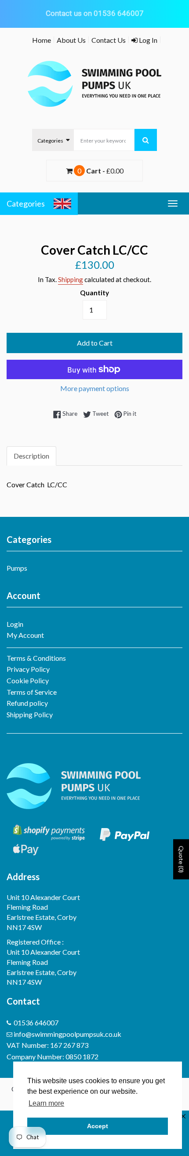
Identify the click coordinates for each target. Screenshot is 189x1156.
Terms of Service (32, 692)
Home (41, 40)
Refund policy (27, 703)
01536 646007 (36, 1022)
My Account (25, 635)
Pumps (17, 568)
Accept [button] (97, 1126)
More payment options (94, 388)
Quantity (94, 293)
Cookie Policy (28, 680)
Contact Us (108, 40)
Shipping (70, 279)
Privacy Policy (28, 669)
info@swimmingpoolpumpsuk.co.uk (67, 1034)
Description (31, 456)
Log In (147, 40)
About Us (71, 40)
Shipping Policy (30, 714)
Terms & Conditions (36, 658)
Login (15, 624)
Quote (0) (181, 859)
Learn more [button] (46, 1103)
